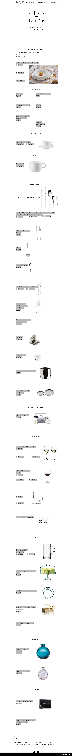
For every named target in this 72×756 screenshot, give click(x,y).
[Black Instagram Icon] (38, 752)
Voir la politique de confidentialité (45, 754)
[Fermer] (70, 754)
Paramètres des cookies (58, 754)
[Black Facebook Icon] (34, 752)
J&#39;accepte (66, 754)
